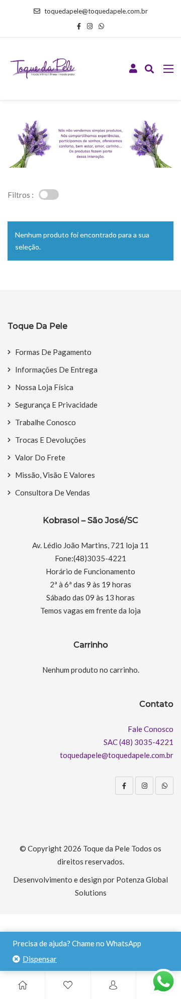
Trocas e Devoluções (50, 439)
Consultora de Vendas (52, 492)
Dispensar (40, 958)
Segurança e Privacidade (56, 404)
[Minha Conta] (133, 68)
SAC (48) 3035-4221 (138, 741)
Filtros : (21, 194)
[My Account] (113, 985)
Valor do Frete (40, 457)
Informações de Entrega (56, 369)
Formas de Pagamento (53, 351)
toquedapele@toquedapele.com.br (96, 11)
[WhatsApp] (164, 786)
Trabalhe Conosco (45, 422)
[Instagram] (144, 786)
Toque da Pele (106, 848)
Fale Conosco (150, 728)
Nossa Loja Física (44, 387)
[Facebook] (124, 786)
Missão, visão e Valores (55, 474)
